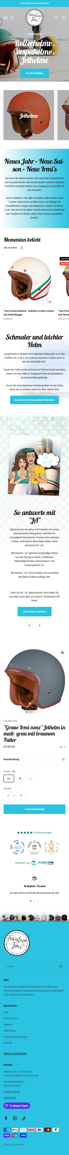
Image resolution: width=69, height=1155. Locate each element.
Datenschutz (11, 1018)
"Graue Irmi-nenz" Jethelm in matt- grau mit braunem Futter (34, 733)
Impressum (10, 1030)
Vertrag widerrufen (15, 1053)
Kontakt (8, 1042)
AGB (6, 1012)
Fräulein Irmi (10, 720)
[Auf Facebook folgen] (6, 1118)
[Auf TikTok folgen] (24, 1118)
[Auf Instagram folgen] (15, 1118)
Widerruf (8, 1024)
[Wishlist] (56, 18)
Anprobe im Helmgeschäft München (34, 400)
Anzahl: (8, 788)
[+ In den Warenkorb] (50, 302)
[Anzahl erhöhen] (21, 795)
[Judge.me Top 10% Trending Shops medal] (51, 847)
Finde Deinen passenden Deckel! (34, 3)
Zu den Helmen (34, 73)
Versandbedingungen (15, 1036)
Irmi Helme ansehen (34, 611)
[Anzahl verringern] (8, 795)
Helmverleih (10, 1097)
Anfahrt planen (12, 1091)
